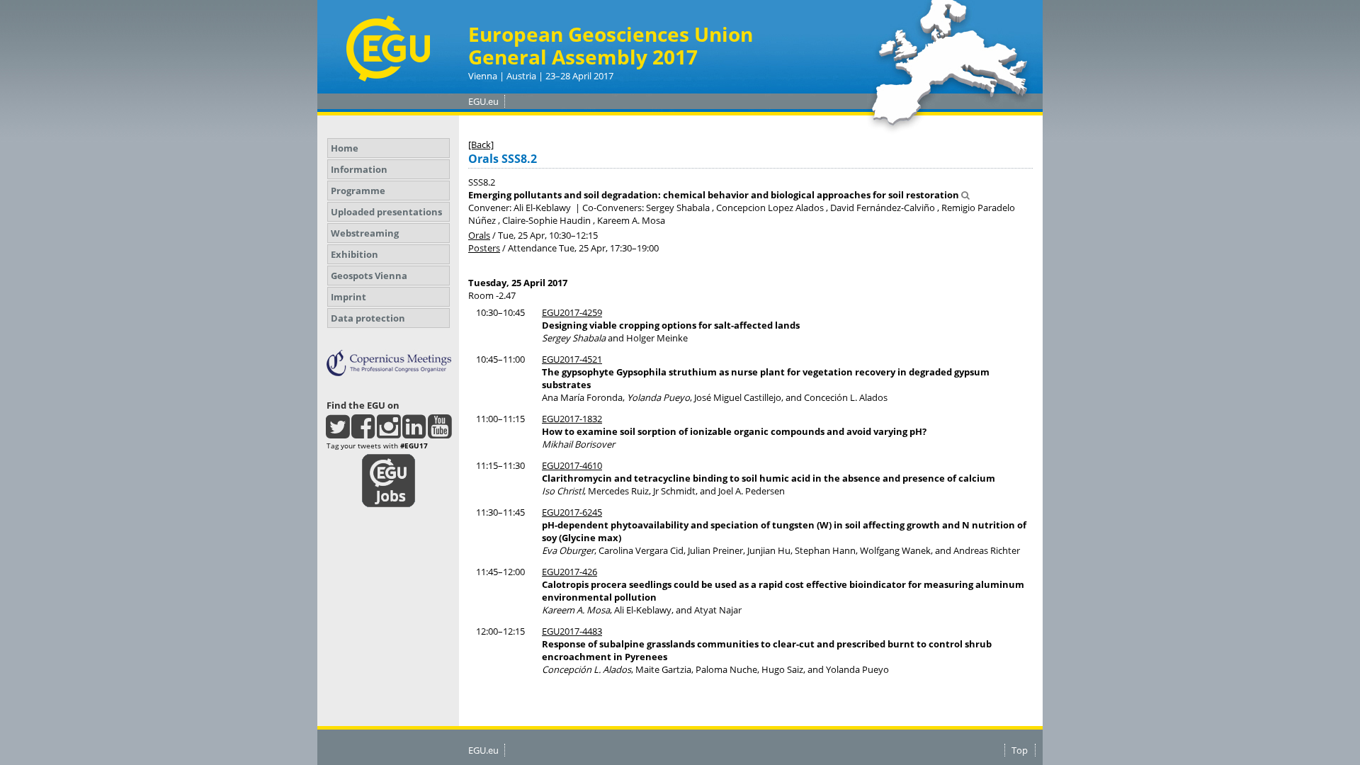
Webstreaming (365, 233)
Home (344, 148)
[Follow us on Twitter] (337, 432)
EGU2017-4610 (572, 465)
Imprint (348, 296)
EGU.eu (483, 101)
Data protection (368, 318)
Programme (358, 190)
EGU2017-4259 (572, 312)
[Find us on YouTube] (439, 432)
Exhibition (354, 254)
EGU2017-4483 (572, 631)
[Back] (481, 144)
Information (359, 169)
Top (1020, 750)
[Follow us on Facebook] (363, 432)
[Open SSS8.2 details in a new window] (965, 194)
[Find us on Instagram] (388, 432)
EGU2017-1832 (572, 418)
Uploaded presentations (386, 211)
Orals (479, 235)
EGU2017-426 (569, 571)
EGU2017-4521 (572, 359)
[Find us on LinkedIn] (414, 432)
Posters (484, 248)
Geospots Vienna (369, 275)
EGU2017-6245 (572, 512)
